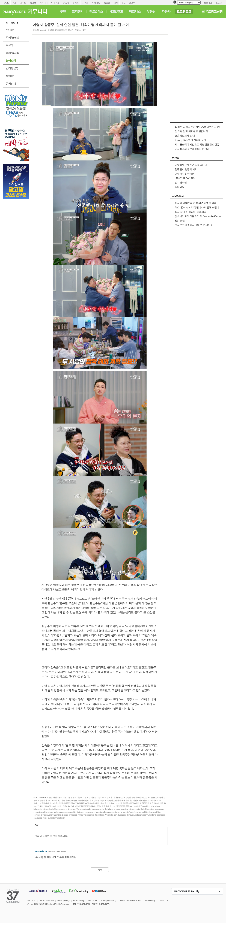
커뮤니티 (44, 3)
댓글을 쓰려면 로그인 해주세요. (51, 836)
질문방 (9, 45)
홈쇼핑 (107, 3)
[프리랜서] (77, 11)
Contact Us (163, 900)
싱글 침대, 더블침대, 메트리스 (190, 211)
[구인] (63, 11)
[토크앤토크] (184, 11)
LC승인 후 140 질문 (185, 178)
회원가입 (208, 3)
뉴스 (14, 3)
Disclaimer (92, 900)
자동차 (85, 3)
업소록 (132, 3)
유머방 (9, 75)
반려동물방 (12, 68)
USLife (66, 3)
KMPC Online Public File (130, 900)
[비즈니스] (135, 11)
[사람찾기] (197, 120)
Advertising (150, 900)
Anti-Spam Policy (108, 900)
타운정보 (55, 3)
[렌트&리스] (96, 11)
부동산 (76, 3)
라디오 (23, 3)
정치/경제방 (12, 52)
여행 (116, 3)
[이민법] (197, 158)
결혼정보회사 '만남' (185, 135)
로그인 (219, 3)
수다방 (9, 29)
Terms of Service (46, 900)
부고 (123, 3)
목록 (99, 869)
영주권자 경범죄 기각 (186, 169)
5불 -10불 (180, 220)
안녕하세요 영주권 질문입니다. (191, 164)
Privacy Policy (63, 900)
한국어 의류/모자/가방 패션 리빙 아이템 (195, 203)
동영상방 (11, 83)
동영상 (33, 3)
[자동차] (166, 11)
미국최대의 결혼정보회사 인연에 (192, 148)
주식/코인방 (12, 37)
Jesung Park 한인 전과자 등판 (190, 140)
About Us (31, 900)
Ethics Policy (78, 900)
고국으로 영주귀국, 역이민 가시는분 (194, 225)
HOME (6, 3)
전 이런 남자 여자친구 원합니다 (191, 131)
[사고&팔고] (116, 11)
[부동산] (151, 11)
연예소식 (11, 60)
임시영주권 (181, 182)
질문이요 (179, 187)
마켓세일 (96, 3)
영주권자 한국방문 (184, 173)
